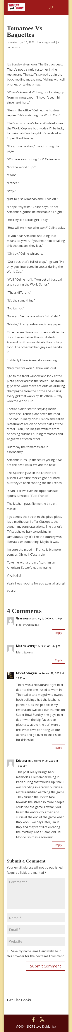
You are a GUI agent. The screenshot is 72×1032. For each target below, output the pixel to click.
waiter (14, 42)
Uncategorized (46, 42)
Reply (58, 632)
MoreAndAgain (26, 673)
